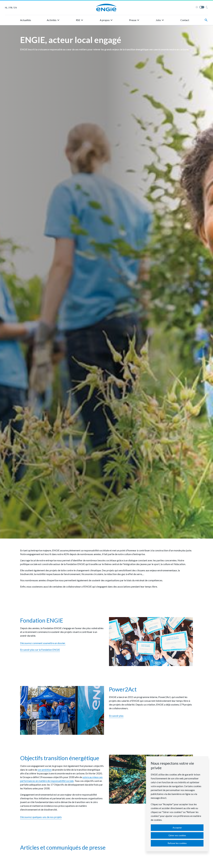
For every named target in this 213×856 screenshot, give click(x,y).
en (15, 7)
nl (6, 7)
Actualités (25, 20)
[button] (53, 20)
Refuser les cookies (177, 843)
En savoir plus (116, 715)
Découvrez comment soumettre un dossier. (42, 643)
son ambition (44, 769)
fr (11, 7)
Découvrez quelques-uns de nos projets (41, 816)
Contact (184, 20)
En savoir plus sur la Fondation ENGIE (40, 649)
